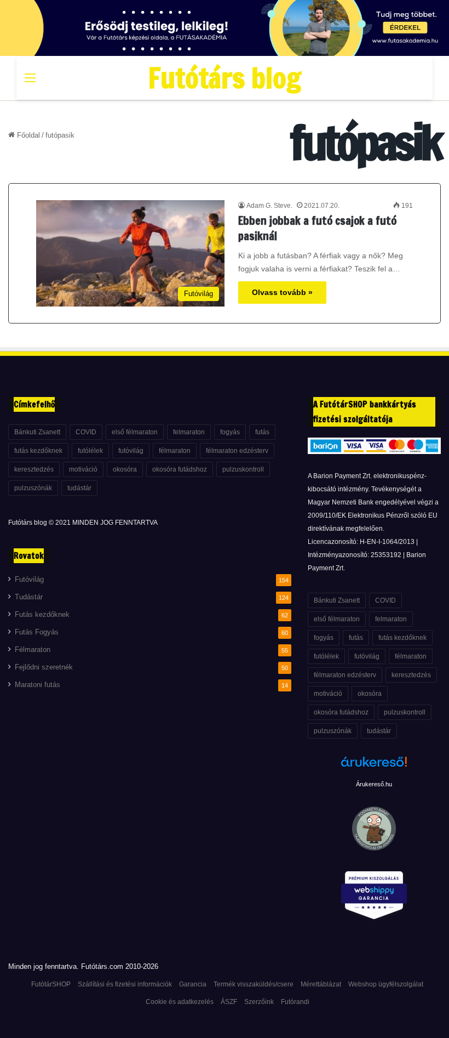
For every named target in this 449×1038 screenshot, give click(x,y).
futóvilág (130, 451)
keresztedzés (34, 469)
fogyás (230, 432)
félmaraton (175, 451)
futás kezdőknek (38, 451)
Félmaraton (32, 650)
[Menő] (30, 82)
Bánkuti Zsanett (37, 432)
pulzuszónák (33, 488)
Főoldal (27, 135)
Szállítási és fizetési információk (125, 984)
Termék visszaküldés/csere (253, 984)
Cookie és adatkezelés (180, 1002)
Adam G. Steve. (269, 205)
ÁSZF (229, 1002)
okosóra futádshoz (179, 469)
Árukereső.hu (374, 784)
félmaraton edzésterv (237, 451)
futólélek (90, 451)
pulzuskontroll (243, 469)
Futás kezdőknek (42, 615)
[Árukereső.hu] (374, 768)
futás (262, 432)
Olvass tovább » (282, 292)
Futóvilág (29, 579)
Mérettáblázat (321, 984)
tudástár (79, 488)
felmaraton (189, 432)
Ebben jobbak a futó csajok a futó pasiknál (317, 228)
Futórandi (295, 1002)
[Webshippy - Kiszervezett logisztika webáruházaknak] (374, 897)
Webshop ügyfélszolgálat (385, 984)
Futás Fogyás (37, 632)
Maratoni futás (37, 685)
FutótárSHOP (51, 984)
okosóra (125, 469)
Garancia (192, 984)
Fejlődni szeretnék (44, 667)
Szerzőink (259, 1002)
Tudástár (29, 597)
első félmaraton (135, 432)
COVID (86, 432)
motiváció (83, 469)
